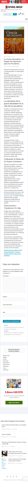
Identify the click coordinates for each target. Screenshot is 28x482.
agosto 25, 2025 (12, 455)
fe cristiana (18, 192)
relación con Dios (8, 195)
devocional (5, 361)
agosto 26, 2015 (5, 436)
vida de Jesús (6, 364)
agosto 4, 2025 (12, 463)
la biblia (4, 357)
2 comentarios (19, 463)
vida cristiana (6, 362)
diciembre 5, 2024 (10, 56)
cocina (4, 368)
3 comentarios (12, 446)
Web (4, 312)
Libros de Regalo (6, 434)
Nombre (5, 296)
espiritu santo (6, 355)
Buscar (15, 14)
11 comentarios (14, 429)
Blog (5, 66)
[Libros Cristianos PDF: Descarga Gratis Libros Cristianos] (4, 459)
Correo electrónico (8, 304)
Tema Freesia (13, 480)
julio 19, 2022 (5, 446)
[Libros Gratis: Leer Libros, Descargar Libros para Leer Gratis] (4, 451)
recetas (5, 359)
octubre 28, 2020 (5, 429)
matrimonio (5, 366)
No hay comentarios (14, 66)
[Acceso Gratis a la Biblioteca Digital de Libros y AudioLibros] (14, 1)
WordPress (22, 480)
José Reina (5, 370)
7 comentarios (13, 436)
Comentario (6, 276)
